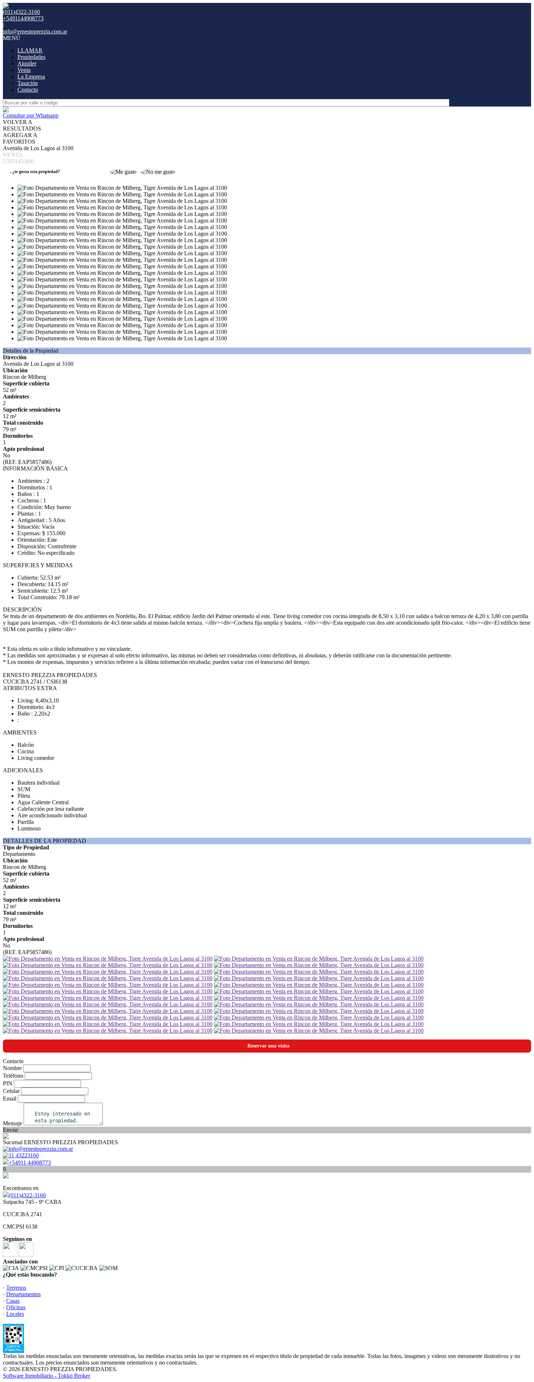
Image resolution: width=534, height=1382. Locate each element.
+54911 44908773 (30, 1162)
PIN (7, 1083)
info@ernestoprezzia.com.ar (35, 31)
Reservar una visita (268, 1046)
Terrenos (16, 1288)
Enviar (10, 1130)
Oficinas (15, 1307)
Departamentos (23, 1294)
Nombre (12, 1068)
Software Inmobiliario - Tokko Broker (46, 1376)
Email (9, 1098)
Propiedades (31, 57)
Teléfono (13, 1076)
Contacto (27, 90)
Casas (13, 1301)
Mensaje (12, 1123)
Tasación (27, 83)
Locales (15, 1314)
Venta (24, 70)
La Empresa (31, 76)
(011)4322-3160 (27, 1195)
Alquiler (26, 63)
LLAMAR (30, 50)
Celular (11, 1091)
